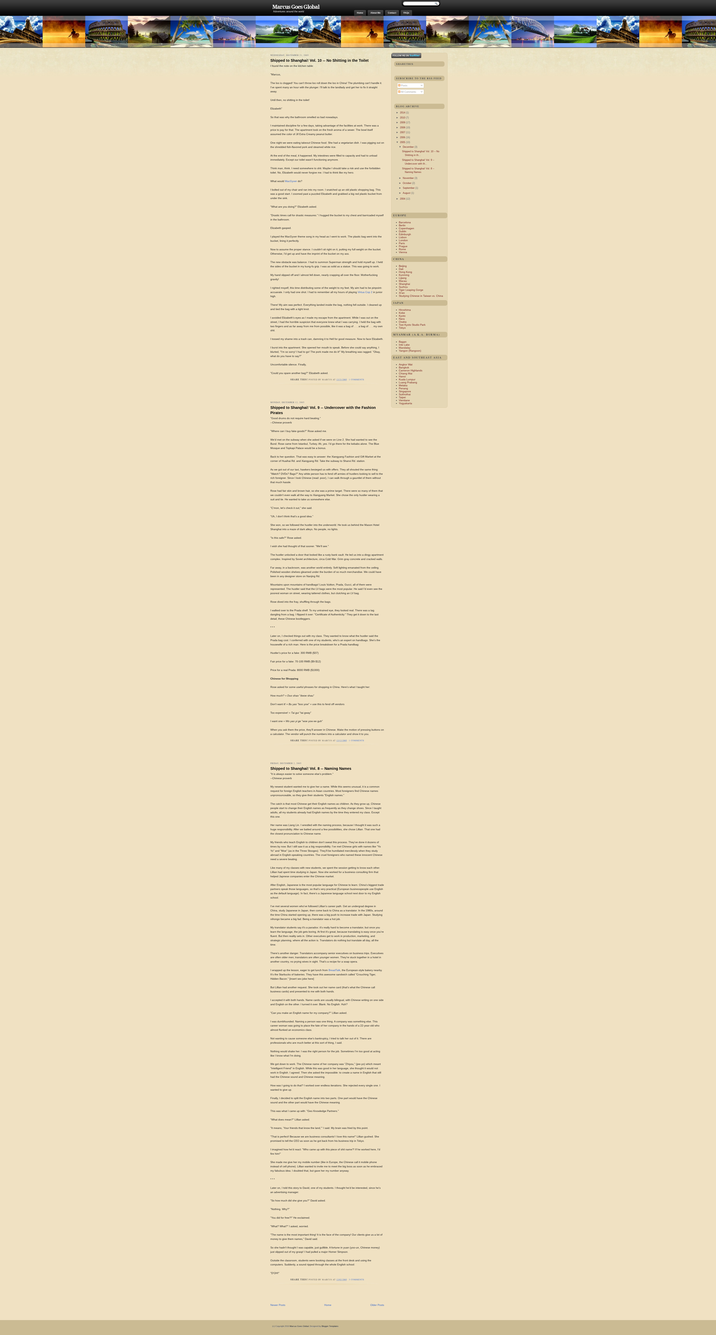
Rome (402, 249)
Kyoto (402, 315)
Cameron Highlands (410, 370)
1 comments (356, 379)
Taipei (402, 397)
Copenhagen (406, 228)
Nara (402, 318)
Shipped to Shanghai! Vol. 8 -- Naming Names (310, 768)
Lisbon (403, 237)
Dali (401, 268)
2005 (403, 142)
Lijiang (402, 277)
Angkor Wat (405, 364)
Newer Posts (277, 1304)
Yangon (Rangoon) (410, 350)
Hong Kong (405, 271)
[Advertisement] (314, 394)
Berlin (402, 225)
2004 (403, 198)
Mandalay (404, 347)
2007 (403, 132)
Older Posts (377, 1304)
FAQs (406, 13)
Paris (402, 243)
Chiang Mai (405, 373)
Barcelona (405, 222)
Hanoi (402, 376)
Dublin (402, 231)
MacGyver (291, 181)
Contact (392, 13)
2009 (403, 122)
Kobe (402, 312)
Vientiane (404, 400)
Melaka (403, 385)
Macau (403, 280)
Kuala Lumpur (407, 379)
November (408, 178)
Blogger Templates (330, 1326)
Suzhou (403, 286)
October (407, 183)
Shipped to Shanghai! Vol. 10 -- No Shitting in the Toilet (319, 60)
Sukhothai (405, 394)
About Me (375, 13)
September (409, 188)
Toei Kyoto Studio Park (412, 324)
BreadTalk (334, 970)
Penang (403, 388)
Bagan (402, 341)
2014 (403, 112)
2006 (403, 137)
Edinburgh (405, 234)
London (403, 240)
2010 (403, 117)
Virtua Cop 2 (365, 292)
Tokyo (402, 327)
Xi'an (402, 292)
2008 (403, 127)
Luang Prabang (408, 382)
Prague (403, 246)
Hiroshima (405, 309)
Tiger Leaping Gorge (411, 289)
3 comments (356, 1279)
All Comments (408, 91)
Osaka (402, 321)
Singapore (405, 391)
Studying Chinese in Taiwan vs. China (421, 295)
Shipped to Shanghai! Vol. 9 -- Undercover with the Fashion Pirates (323, 410)
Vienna (403, 252)
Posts (403, 85)
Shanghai (404, 283)
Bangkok (404, 367)
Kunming (404, 274)
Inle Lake (404, 344)
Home (360, 13)
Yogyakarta (405, 403)
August (407, 193)
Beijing (403, 266)
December (408, 146)
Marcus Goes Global (295, 7)
